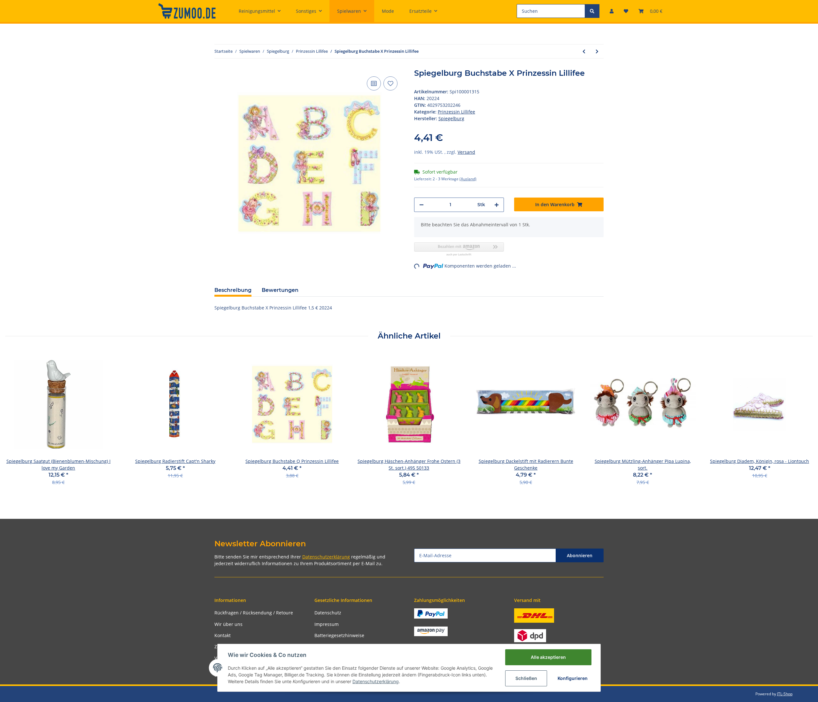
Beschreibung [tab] (232, 290)
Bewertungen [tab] (280, 290)
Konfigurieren (573, 678)
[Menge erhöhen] (497, 205)
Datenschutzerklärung (326, 557)
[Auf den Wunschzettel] (390, 83)
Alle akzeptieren (548, 657)
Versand (466, 152)
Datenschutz (327, 613)
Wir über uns (228, 624)
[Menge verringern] (421, 205)
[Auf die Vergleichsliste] (374, 83)
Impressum (326, 624)
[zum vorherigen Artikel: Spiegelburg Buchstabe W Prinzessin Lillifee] (583, 51)
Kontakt (222, 635)
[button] (612, 11)
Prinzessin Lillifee (456, 112)
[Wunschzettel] (626, 11)
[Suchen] (592, 11)
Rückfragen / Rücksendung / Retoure (253, 613)
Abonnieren (579, 555)
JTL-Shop (784, 694)
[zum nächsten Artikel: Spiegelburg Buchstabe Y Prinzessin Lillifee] (597, 51)
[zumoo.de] (187, 11)
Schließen (526, 678)
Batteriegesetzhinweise (339, 635)
